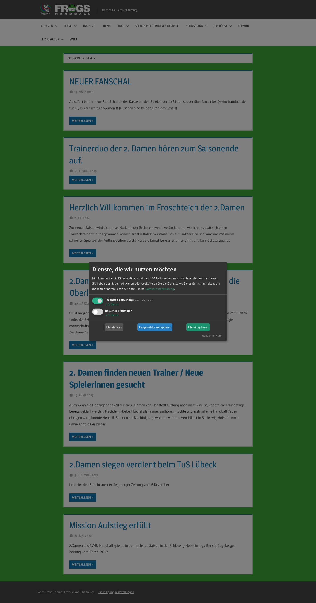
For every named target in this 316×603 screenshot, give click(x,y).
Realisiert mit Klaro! (212, 335)
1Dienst (112, 304)
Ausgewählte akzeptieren (155, 327)
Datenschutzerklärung (159, 289)
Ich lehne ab (114, 327)
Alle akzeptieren (198, 327)
